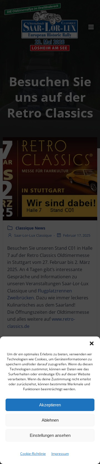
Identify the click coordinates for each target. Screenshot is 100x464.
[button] (91, 343)
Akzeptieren (50, 404)
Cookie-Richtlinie (33, 453)
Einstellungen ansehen (50, 435)
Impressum (60, 453)
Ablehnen (50, 420)
